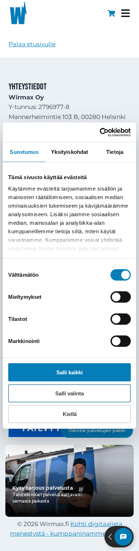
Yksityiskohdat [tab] (69, 152)
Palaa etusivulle (32, 44)
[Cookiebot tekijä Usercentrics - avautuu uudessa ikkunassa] (100, 132)
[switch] (120, 297)
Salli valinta (69, 393)
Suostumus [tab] (24, 152)
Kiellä (70, 414)
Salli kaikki (69, 372)
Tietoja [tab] (114, 152)
